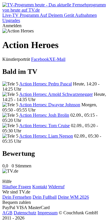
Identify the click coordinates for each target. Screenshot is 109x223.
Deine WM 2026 (73, 197)
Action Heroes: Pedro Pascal (45, 83)
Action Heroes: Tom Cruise (44, 125)
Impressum (47, 212)
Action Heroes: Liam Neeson (46, 136)
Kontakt (39, 186)
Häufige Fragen (16, 186)
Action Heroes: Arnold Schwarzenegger (56, 94)
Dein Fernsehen (16, 197)
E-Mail (59, 59)
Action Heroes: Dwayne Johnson (49, 104)
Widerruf (56, 186)
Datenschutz (25, 212)
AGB (7, 212)
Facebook (40, 59)
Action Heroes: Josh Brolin (44, 115)
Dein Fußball (45, 197)
